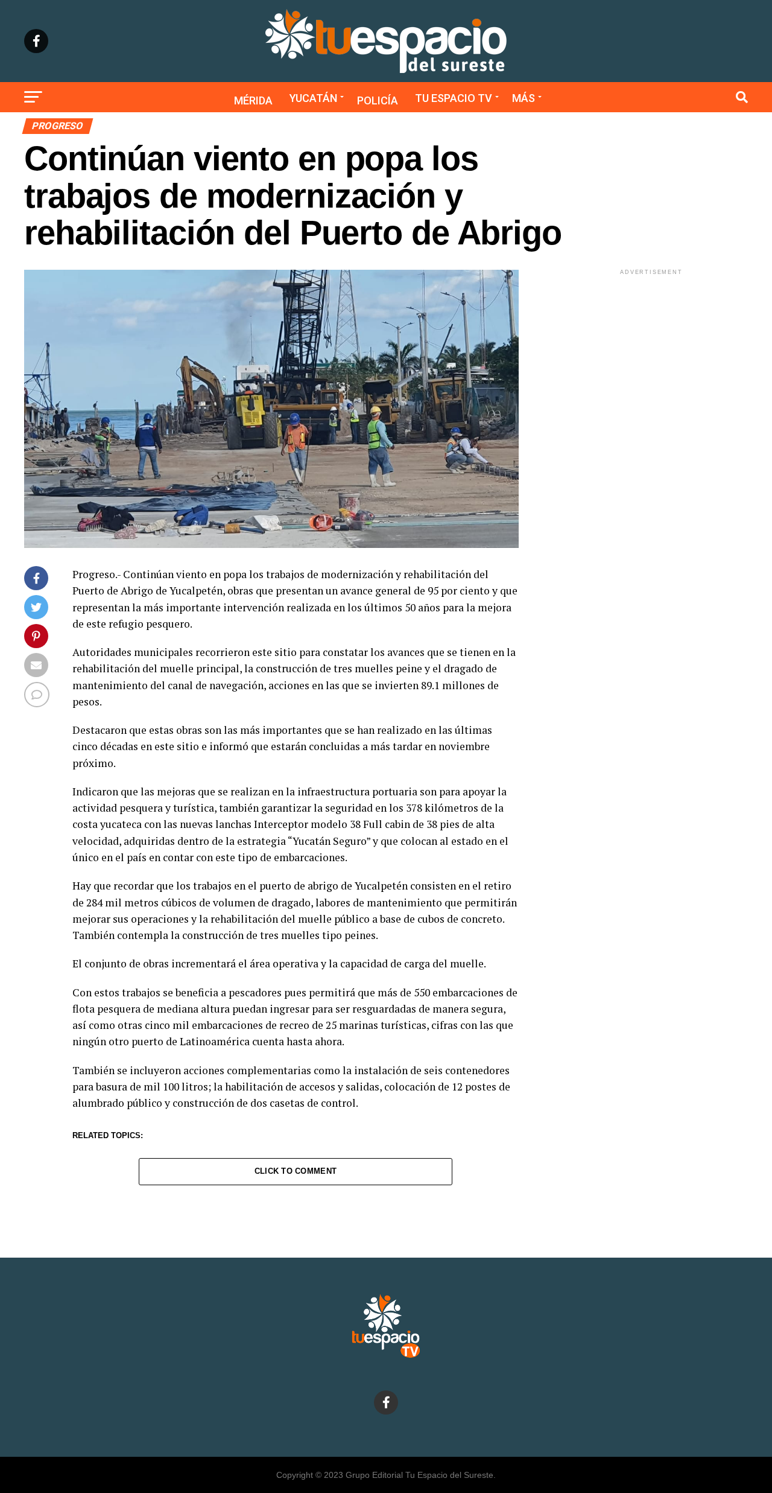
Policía (377, 100)
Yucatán (313, 98)
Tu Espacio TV (453, 98)
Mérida (253, 100)
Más (523, 98)
